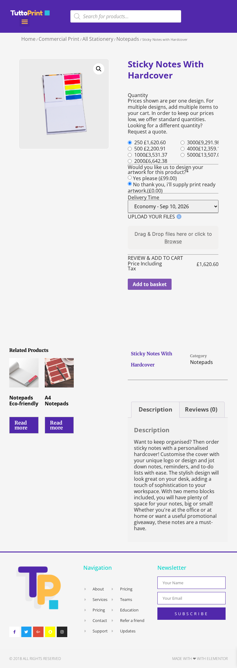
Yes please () (155, 178)
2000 (139, 161)
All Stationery (97, 39)
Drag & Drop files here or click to (173, 237)
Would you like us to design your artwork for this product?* (165, 170)
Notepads (127, 39)
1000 (139, 154)
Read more (21, 425)
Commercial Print (59, 39)
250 (138, 142)
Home (28, 39)
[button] (24, 21)
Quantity (138, 95)
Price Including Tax (145, 266)
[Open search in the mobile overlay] (125, 16)
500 (138, 148)
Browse (173, 241)
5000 (192, 154)
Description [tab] (155, 409)
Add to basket (150, 284)
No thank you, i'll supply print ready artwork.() (171, 187)
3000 (192, 142)
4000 (192, 148)
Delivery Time (143, 197)
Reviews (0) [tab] (201, 409)
